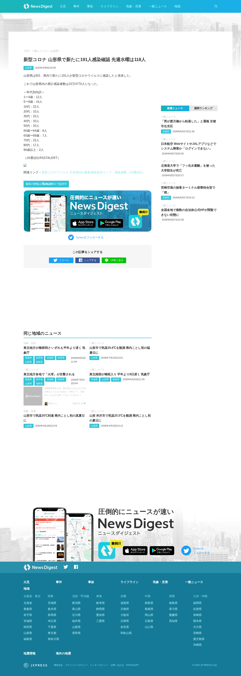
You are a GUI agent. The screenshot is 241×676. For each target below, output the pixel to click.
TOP (26, 51)
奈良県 (124, 626)
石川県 (76, 614)
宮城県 (50, 358)
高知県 (173, 620)
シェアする (90, 260)
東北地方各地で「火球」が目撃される (49, 374)
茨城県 (52, 602)
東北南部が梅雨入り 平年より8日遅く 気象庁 (119, 374)
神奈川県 (53, 639)
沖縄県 (197, 644)
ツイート (64, 260)
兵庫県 (124, 620)
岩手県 (39, 358)
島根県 (149, 608)
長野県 (76, 632)
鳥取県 (149, 602)
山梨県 (76, 626)
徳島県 (173, 602)
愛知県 (100, 614)
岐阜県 (100, 602)
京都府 (165, 131)
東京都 (52, 632)
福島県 (39, 362)
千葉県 (52, 626)
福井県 (76, 620)
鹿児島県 (198, 639)
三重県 (100, 620)
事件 (76, 6)
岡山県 (149, 614)
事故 (90, 6)
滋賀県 (124, 602)
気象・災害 (133, 6)
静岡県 (100, 608)
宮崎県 (165, 197)
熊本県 (197, 620)
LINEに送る (117, 260)
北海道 (28, 602)
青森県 (28, 358)
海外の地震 (63, 653)
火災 (63, 6)
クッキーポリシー (99, 665)
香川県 (173, 608)
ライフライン (110, 6)
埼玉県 (52, 620)
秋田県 (61, 358)
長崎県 (197, 614)
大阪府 (124, 614)
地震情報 (30, 653)
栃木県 (52, 608)
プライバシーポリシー (76, 665)
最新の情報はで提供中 (46, 184)
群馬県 (52, 614)
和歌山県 (126, 632)
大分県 (197, 626)
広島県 (149, 620)
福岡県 (197, 602)
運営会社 (58, 665)
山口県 (149, 626)
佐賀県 (197, 608)
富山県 (76, 608)
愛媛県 (173, 614)
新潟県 (76, 602)
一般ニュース (158, 6)
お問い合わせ (117, 665)
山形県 (54, 51)
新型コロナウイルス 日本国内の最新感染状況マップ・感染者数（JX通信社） (93, 172)
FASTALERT (132, 665)
